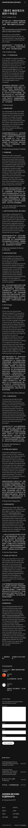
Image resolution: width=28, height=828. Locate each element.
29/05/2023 (23, 772)
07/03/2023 (23, 785)
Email (3, 729)
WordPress (23, 825)
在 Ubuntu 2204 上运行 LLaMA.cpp (8, 779)
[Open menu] (25, 2)
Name (3, 723)
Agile (3, 615)
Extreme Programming (13, 615)
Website (4, 736)
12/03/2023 (23, 779)
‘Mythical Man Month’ (15, 513)
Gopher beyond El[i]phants (11, 2)
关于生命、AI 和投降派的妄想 (10, 785)
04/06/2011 (9, 684)
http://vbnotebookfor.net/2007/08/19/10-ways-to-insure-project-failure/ (14, 30)
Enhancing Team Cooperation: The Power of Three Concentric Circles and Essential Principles (9, 772)
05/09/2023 (23, 763)
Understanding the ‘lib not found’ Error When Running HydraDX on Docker (10, 763)
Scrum (21, 614)
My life (14, 17)
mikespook (9, 17)
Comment (4, 706)
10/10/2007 (9, 674)
